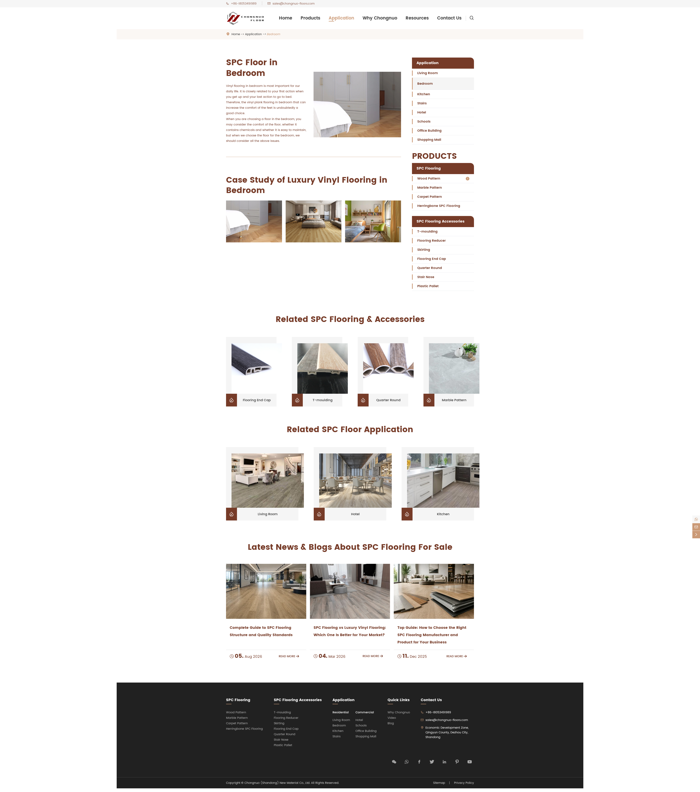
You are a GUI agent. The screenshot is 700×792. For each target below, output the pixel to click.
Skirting (423, 249)
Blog (391, 723)
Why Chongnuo (380, 18)
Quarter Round (429, 268)
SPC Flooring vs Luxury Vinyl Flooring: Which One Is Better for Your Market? (350, 631)
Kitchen (423, 94)
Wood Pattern (428, 178)
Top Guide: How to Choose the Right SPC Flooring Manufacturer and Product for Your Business (431, 635)
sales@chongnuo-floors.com (294, 3)
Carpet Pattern (429, 196)
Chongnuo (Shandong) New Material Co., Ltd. (277, 783)
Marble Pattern (429, 187)
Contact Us (449, 18)
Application (341, 18)
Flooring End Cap (431, 259)
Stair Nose (425, 277)
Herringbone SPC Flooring (438, 206)
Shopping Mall (429, 139)
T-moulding (427, 231)
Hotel (421, 112)
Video (392, 718)
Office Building (429, 130)
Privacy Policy (464, 783)
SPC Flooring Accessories (440, 222)
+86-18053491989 (243, 3)
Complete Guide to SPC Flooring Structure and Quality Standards (261, 631)
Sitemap (439, 783)
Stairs (422, 103)
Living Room (427, 73)
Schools (424, 121)
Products (310, 18)
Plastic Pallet (428, 286)
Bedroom (273, 34)
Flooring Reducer (431, 240)
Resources (417, 18)
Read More (289, 656)
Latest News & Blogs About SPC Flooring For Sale (350, 547)
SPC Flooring (429, 169)
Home (285, 18)
